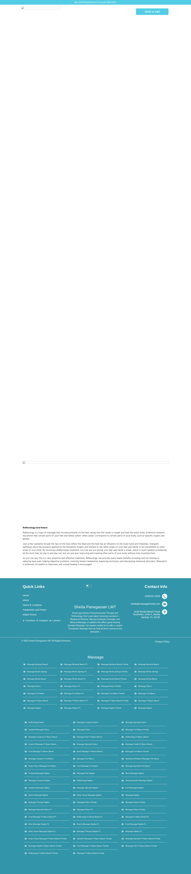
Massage (96, 657)
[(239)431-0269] (164, 596)
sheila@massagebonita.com (145, 604)
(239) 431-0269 (95, 12)
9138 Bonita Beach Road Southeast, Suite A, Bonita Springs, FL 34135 (146, 614)
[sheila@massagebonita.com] (164, 604)
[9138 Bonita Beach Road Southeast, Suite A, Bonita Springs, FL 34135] (164, 611)
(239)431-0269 (152, 596)
